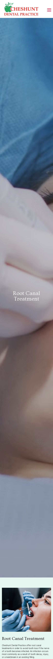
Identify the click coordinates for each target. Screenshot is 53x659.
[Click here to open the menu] (49, 9)
